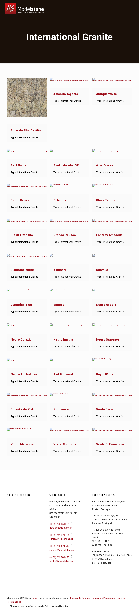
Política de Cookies (80, 598)
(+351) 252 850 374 (59, 524)
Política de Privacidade (103, 598)
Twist (34, 598)
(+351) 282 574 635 (59, 546)
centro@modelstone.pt (61, 561)
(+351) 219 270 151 (59, 535)
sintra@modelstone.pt (61, 538)
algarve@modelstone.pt (62, 550)
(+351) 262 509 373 (59, 557)
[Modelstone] (24, 8)
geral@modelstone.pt (60, 527)
